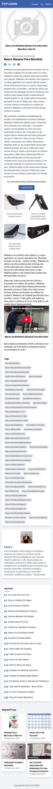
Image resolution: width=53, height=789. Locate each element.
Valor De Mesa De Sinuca (20, 665)
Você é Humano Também (18, 606)
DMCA (48, 4)
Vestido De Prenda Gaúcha (19, 638)
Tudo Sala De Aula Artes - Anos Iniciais (26, 686)
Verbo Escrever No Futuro (20, 654)
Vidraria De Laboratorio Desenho (22, 627)
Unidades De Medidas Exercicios (23, 670)
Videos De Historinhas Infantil (21, 632)
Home (6, 56)
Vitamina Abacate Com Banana (21, 616)
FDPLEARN (9, 4)
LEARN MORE (27, 187)
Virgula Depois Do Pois (18, 622)
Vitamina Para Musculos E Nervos (22, 611)
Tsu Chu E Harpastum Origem (21, 692)
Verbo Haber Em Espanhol (20, 649)
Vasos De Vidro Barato (19, 659)
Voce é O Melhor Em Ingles (19, 600)
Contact (35, 4)
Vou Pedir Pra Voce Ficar (18, 595)
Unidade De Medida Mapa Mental (23, 676)
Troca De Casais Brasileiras (21, 697)
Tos (42, 4)
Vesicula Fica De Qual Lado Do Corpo (25, 643)
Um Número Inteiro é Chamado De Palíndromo (29, 681)
